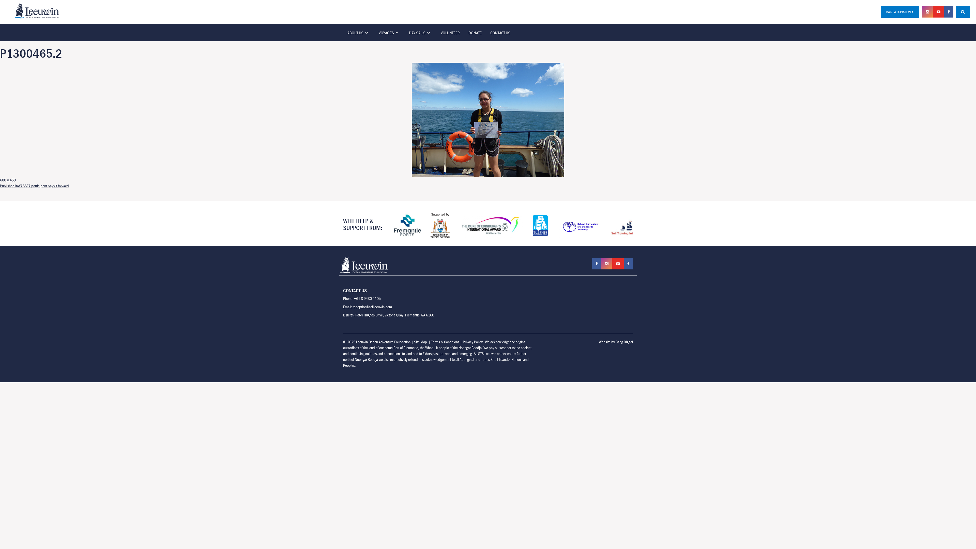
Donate (475, 33)
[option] (414, 225)
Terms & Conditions (445, 341)
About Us (355, 33)
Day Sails (417, 33)
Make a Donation (898, 11)
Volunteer (450, 33)
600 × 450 (8, 179)
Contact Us (500, 33)
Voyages (386, 33)
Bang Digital (624, 341)
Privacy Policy (473, 341)
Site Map (420, 341)
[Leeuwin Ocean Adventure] (36, 10)
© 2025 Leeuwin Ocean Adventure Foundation (376, 341)
